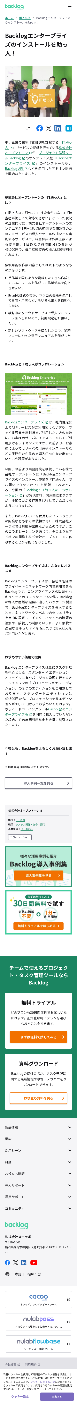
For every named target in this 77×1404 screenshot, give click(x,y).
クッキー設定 (20, 1396)
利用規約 (31, 1364)
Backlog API (14, 168)
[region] (38, 1386)
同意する (57, 1396)
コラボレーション (20, 837)
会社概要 (10, 1364)
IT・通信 (20, 820)
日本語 (16, 1273)
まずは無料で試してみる (34, 1038)
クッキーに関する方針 (42, 1381)
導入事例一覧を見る (38, 783)
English (30, 1273)
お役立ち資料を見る (38, 1098)
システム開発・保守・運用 (30, 824)
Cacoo (53, 709)
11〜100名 (27, 829)
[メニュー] (69, 6)
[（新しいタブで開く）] (39, 128)
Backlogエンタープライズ (24, 422)
